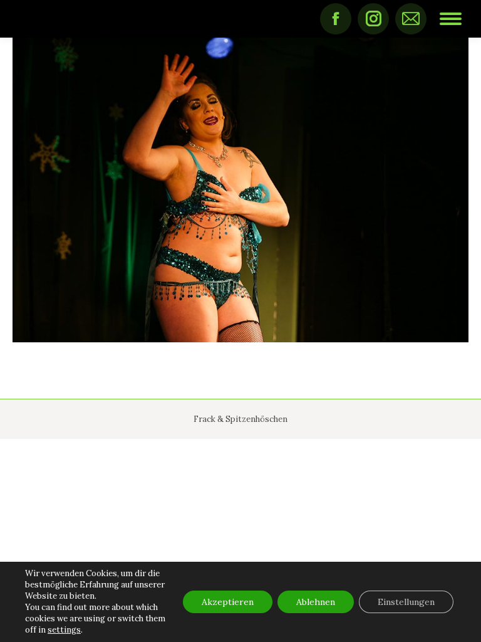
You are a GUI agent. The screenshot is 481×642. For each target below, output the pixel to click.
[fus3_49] (240, 190)
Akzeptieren (228, 602)
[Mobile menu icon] (450, 19)
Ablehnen (315, 602)
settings (64, 629)
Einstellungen (406, 602)
